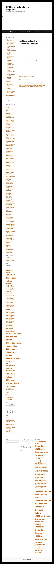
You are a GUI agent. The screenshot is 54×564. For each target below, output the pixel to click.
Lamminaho (10, 386)
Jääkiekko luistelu (43, 486)
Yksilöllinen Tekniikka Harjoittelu (9, 77)
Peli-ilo (34, 86)
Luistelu (7, 391)
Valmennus (9, 397)
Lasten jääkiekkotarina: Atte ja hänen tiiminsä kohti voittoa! (10, 178)
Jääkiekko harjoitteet (10, 295)
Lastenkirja (8, 388)
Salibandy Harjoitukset (10, 432)
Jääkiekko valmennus (8, 364)
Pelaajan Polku (10, 92)
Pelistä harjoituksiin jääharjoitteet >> (26, 76)
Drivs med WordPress (27, 559)
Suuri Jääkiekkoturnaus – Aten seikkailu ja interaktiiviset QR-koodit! (10, 213)
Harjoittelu (9, 284)
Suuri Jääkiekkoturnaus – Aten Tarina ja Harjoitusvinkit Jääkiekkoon (10, 113)
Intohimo (36, 84)
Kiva (28, 86)
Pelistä (37, 86)
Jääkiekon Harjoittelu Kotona (10, 373)
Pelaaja (7, 392)
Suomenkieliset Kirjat (18, 31)
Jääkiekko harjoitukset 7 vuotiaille (10, 314)
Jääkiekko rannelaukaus (39, 487)
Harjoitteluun (21, 84)
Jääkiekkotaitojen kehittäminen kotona (13, 336)
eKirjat (11, 31)
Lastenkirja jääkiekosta (10, 389)
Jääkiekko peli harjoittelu (41, 85)
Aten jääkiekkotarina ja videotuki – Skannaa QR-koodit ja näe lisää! (10, 226)
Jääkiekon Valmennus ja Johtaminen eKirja (11, 90)
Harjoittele (43, 82)
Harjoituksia (8, 288)
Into (33, 84)
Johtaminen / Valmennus (29, 31)
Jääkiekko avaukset (42, 84)
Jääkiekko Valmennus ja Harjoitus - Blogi (30, 82)
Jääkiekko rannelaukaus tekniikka (41, 489)
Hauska (30, 84)
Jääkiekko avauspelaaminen (31, 85)
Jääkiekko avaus (22, 85)
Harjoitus (13, 288)
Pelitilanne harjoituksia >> (24, 79)
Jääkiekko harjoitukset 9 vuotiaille (10, 320)
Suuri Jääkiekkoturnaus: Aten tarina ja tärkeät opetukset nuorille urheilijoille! (10, 162)
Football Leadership (10, 420)
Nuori (12, 391)
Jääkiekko (9, 294)
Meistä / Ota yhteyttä (40, 31)
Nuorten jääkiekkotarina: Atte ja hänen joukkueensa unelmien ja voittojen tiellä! (10, 140)
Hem (7, 31)
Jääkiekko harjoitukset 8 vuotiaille (10, 317)
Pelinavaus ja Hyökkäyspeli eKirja (10, 67)
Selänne (40, 86)
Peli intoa (31, 86)
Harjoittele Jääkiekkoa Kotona (11, 277)
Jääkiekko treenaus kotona (10, 352)
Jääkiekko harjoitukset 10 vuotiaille (10, 323)
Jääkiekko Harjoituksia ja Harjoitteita (17, 8)
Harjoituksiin (26, 84)
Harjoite (7, 268)
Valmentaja (9, 399)
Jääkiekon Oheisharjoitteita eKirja (10, 56)
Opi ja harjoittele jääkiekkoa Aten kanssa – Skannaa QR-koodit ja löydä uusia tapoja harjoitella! (10, 220)
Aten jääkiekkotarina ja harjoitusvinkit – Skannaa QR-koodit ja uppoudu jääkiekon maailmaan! (10, 205)
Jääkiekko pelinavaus (23, 86)
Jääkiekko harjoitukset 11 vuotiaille (10, 325)
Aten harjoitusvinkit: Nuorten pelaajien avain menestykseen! (10, 157)
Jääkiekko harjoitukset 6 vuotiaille (9, 311)
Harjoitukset (10, 286)
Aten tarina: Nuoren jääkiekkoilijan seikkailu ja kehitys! (10, 174)
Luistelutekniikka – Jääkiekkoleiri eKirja (11, 60)
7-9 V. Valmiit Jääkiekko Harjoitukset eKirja (11, 45)
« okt (7, 415)
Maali (10, 391)
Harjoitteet (9, 270)
